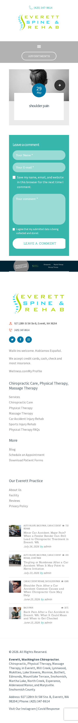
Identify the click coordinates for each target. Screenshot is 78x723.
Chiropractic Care (21, 402)
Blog (12, 449)
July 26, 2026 (31, 546)
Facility (14, 495)
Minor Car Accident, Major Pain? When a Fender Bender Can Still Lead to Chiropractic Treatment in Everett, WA (46, 537)
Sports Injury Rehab (22, 424)
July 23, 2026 (31, 573)
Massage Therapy (21, 413)
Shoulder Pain (52, 581)
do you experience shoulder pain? (63, 85)
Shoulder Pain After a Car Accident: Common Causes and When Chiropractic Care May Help (44, 590)
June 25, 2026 (32, 599)
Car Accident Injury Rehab (26, 419)
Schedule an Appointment (27, 455)
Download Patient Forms (26, 460)
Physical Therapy (20, 408)
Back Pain (41, 525)
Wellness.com (18, 371)
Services (14, 397)
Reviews (14, 501)
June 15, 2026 (32, 622)
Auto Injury (30, 525)
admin (47, 546)
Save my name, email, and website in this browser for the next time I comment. (40, 182)
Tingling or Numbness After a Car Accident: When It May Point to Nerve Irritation (46, 565)
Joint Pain (36, 558)
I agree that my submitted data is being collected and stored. (37, 231)
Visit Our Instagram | (23, 709)
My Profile (35, 371)
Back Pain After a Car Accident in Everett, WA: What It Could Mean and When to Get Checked (46, 615)
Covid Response (48, 709)
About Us (15, 490)
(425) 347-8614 (21, 330)
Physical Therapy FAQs (24, 429)
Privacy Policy (18, 506)
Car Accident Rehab (34, 581)
